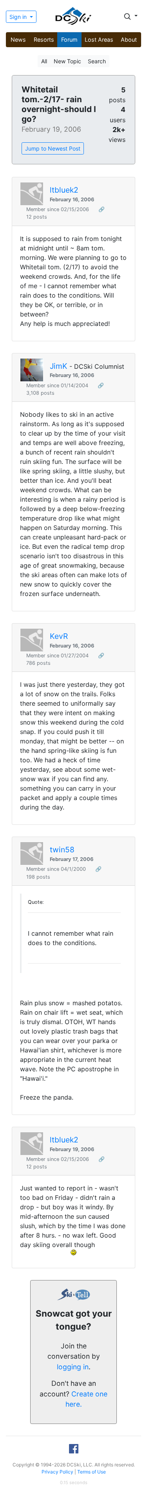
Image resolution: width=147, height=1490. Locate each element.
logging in (73, 1367)
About (129, 39)
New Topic (67, 61)
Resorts (44, 39)
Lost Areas (99, 39)
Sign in (18, 16)
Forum (69, 39)
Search (97, 61)
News (18, 39)
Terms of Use (91, 1472)
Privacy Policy (57, 1472)
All (44, 61)
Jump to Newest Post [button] (52, 148)
